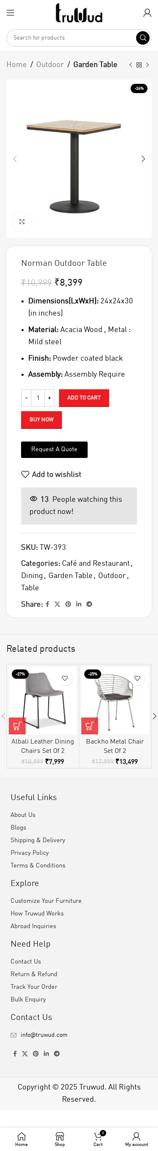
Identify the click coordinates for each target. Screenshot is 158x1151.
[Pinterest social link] (68, 604)
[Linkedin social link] (79, 604)
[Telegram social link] (89, 604)
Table (30, 588)
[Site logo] (79, 12)
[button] (17, 725)
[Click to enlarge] (22, 221)
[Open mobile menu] (10, 12)
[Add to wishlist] (65, 678)
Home (16, 65)
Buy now (41, 420)
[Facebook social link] (47, 604)
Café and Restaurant (96, 563)
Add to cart (84, 398)
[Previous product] (130, 65)
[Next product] (147, 65)
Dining (32, 576)
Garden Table (95, 65)
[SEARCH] (143, 38)
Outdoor (50, 65)
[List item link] (79, 1035)
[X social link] (57, 604)
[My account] (147, 12)
